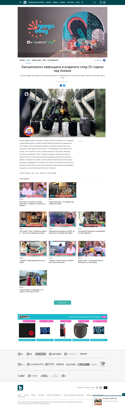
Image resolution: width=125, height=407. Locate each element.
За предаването (52, 60)
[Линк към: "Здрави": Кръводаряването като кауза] (33, 254)
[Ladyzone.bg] (71, 364)
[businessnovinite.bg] (50, 364)
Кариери (33, 395)
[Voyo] (61, 364)
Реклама (26, 395)
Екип (44, 60)
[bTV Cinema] (42, 354)
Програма (70, 2)
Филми (48, 2)
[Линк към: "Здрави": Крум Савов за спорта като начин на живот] (62, 254)
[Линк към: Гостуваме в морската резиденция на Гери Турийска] (92, 225)
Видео (28, 60)
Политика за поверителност (54, 395)
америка (28, 173)
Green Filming (36, 60)
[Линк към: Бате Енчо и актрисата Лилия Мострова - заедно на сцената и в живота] (33, 196)
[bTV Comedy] (31, 354)
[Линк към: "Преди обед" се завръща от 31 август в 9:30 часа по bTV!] (33, 284)
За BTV (20, 395)
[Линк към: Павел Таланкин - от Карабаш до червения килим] (62, 196)
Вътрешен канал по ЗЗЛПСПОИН (94, 395)
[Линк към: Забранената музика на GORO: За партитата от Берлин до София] (62, 225)
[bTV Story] (72, 354)
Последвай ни (98, 60)
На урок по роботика (110, 398)
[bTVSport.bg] (84, 364)
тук (104, 317)
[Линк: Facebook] (96, 388)
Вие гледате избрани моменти (110, 401)
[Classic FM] (56, 376)
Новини (55, 2)
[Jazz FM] (45, 376)
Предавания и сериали (36, 2)
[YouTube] (104, 387)
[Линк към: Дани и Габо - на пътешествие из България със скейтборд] (92, 254)
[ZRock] (65, 376)
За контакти (41, 395)
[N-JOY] (23, 375)
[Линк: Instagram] (100, 387)
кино (37, 173)
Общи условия (21, 396)
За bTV (78, 2)
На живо (62, 2)
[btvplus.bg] (22, 364)
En (82, 2)
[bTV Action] (56, 354)
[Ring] (85, 354)
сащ (33, 173)
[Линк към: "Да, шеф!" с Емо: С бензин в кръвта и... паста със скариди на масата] (33, 225)
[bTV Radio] (34, 376)
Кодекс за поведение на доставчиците (74, 395)
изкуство (43, 173)
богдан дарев (51, 173)
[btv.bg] (22, 354)
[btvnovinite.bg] (36, 364)
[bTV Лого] (20, 387)
